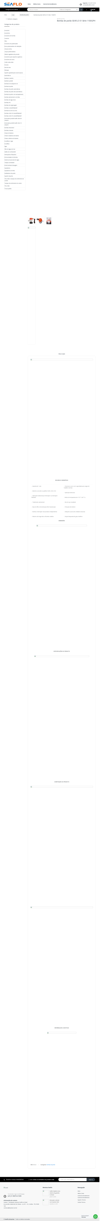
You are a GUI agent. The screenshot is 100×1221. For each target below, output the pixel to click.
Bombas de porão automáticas (12, 89)
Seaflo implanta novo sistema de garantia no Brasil (55, 1193)
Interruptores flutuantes (10, 154)
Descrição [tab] (62, 354)
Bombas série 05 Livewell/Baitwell (12, 116)
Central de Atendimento (50, 4)
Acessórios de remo (9, 59)
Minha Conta (36, 4)
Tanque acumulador (9, 162)
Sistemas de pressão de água (11, 160)
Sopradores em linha (9, 170)
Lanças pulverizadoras (9, 51)
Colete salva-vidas (8, 62)
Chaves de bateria (8, 133)
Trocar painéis (7, 188)
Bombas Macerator (9, 127)
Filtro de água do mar (9, 149)
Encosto (6, 65)
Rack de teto (7, 67)
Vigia (5, 146)
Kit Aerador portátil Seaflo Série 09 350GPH (13, 119)
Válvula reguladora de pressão (11, 54)
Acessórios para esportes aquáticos (13, 57)
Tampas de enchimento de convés (13, 183)
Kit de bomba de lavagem (10, 165)
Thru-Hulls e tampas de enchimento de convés (14, 179)
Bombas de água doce (10, 100)
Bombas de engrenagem (10, 105)
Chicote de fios (8, 49)
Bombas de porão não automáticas (13, 91)
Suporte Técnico (82, 1200)
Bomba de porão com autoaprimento (13, 94)
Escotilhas (6, 144)
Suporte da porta (8, 176)
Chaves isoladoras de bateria (11, 135)
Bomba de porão (24, 15)
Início (29, 4)
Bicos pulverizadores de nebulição (12, 46)
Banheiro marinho (8, 78)
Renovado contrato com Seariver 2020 (54, 1201)
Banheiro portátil (8, 81)
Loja (13, 15)
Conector (6, 38)
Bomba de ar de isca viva (10, 110)
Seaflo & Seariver (9, 1219)
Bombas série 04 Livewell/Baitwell (12, 113)
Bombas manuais (8, 130)
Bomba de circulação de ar (11, 83)
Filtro (5, 41)
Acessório (6, 30)
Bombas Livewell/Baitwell (10, 108)
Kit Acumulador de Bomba (11, 157)
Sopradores (7, 168)
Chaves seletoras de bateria (11, 138)
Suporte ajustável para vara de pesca (13, 73)
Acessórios (7, 33)
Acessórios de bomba (9, 35)
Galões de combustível (10, 152)
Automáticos (7, 75)
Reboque (6, 70)
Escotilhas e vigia (8, 141)
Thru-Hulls (7, 186)
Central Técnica (81, 1202)
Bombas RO (7, 102)
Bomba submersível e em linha (12, 97)
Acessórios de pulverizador (11, 43)
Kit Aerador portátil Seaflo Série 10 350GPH (13, 124)
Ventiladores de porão (9, 173)
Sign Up (91, 1179)
